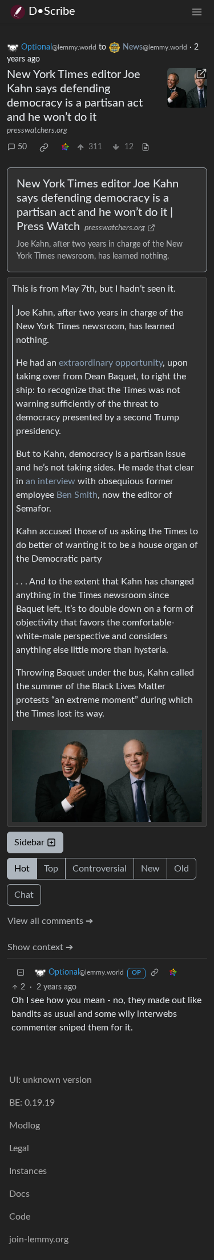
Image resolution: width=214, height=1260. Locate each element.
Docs (19, 1193)
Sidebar (29, 842)
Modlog (24, 1125)
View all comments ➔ (50, 921)
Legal (19, 1148)
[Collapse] (20, 972)
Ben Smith (77, 495)
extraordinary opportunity (111, 362)
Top (51, 868)
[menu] (197, 11)
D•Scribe (52, 11)
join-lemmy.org (38, 1239)
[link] (44, 147)
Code (19, 1216)
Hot (22, 868)
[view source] (145, 147)
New (150, 868)
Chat (24, 894)
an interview (50, 481)
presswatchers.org (37, 130)
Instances (28, 1171)
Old (181, 868)
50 (22, 147)
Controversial (99, 868)
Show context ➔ (40, 947)
